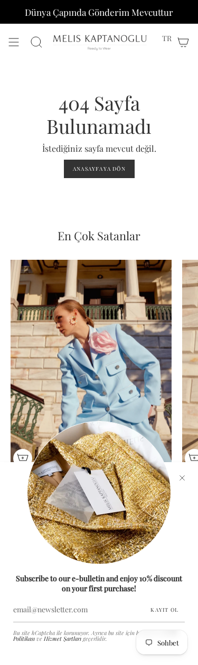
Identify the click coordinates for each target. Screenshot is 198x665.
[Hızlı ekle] (22, 458)
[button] (167, 38)
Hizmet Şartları (62, 638)
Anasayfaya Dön (99, 168)
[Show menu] (14, 42)
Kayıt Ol (164, 609)
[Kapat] (182, 478)
